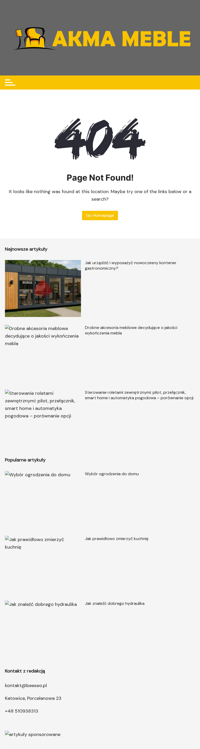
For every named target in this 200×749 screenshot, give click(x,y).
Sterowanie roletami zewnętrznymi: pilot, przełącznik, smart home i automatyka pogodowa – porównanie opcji (139, 395)
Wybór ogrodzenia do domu (112, 474)
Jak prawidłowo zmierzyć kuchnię (116, 538)
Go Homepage (100, 215)
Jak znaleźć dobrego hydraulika (115, 603)
